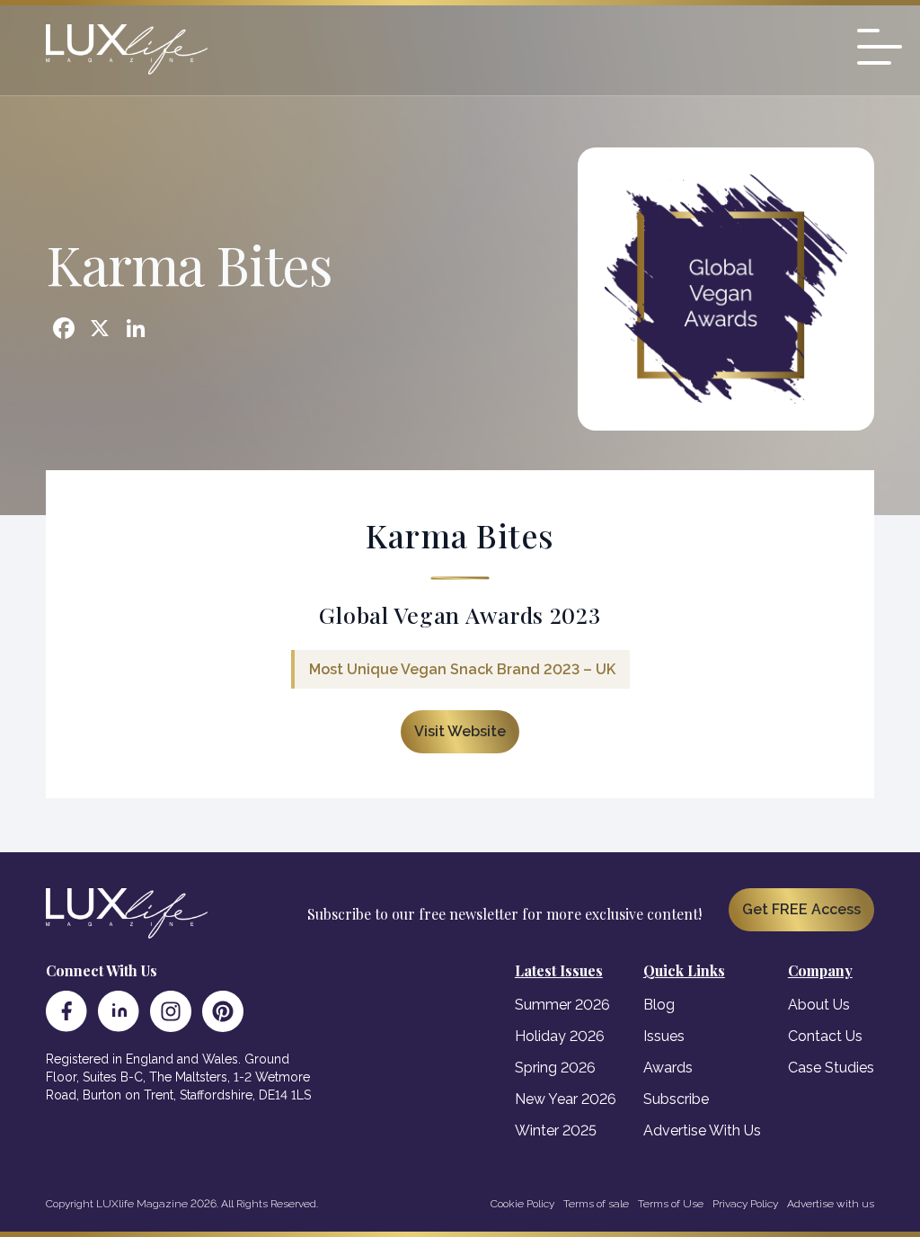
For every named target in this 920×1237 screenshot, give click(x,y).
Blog (659, 1004)
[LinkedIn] (118, 1011)
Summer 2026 (562, 1004)
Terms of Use (670, 1203)
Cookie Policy (522, 1203)
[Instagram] (170, 1011)
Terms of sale (596, 1203)
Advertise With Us (702, 1130)
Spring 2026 (555, 1067)
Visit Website (460, 731)
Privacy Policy (745, 1203)
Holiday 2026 (560, 1036)
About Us (819, 1004)
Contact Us (825, 1036)
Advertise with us (830, 1203)
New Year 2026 (565, 1099)
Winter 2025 (556, 1130)
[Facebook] (66, 1011)
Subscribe (676, 1099)
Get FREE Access (801, 909)
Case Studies (831, 1067)
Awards (668, 1067)
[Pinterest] (222, 1011)
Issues (664, 1036)
